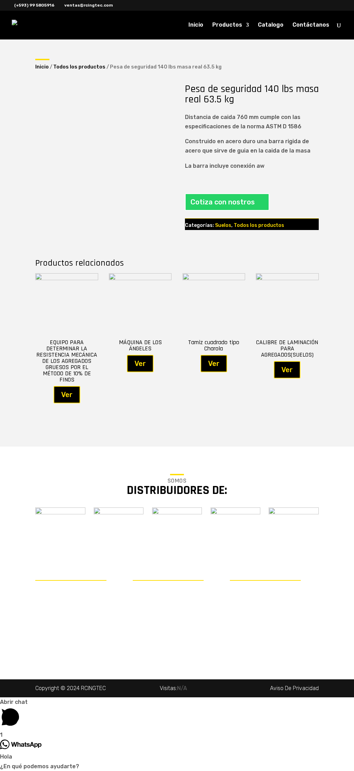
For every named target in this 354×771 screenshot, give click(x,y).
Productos (227, 25)
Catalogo (270, 25)
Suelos (223, 225)
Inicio (195, 25)
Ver (67, 395)
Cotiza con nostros (222, 202)
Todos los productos (79, 67)
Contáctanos (310, 25)
